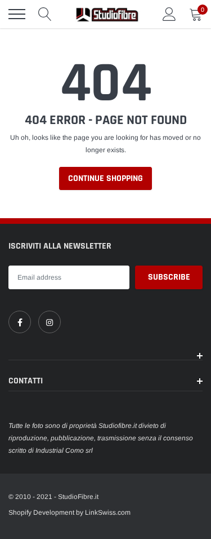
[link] (19, 322)
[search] (45, 14)
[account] (169, 14)
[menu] (16, 14)
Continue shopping (105, 178)
